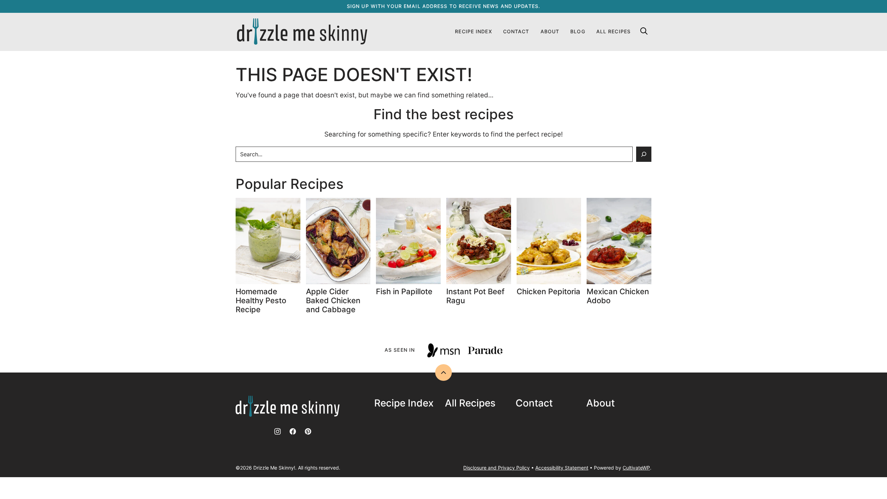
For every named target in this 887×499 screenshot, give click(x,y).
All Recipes (613, 31)
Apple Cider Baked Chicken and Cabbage (333, 300)
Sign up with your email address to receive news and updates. (443, 6)
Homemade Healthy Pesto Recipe (261, 300)
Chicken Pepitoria (548, 291)
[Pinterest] (308, 431)
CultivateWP (636, 468)
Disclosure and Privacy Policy (496, 468)
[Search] (643, 30)
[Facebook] (292, 431)
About (550, 31)
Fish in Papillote (405, 291)
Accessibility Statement (561, 468)
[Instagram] (277, 431)
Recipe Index (473, 31)
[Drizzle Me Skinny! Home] (302, 31)
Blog (577, 31)
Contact (516, 31)
